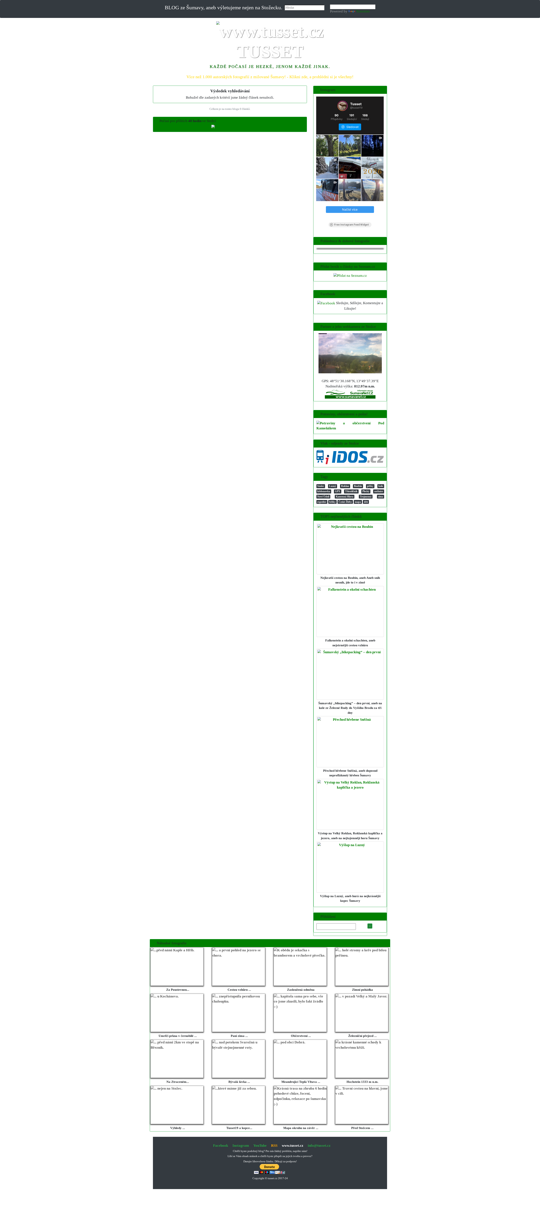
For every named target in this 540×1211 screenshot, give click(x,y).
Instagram (240, 1146)
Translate (363, 11)
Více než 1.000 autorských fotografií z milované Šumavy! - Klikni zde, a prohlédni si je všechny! (270, 76)
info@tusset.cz (319, 1146)
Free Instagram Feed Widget (351, 224)
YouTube (260, 1146)
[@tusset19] (342, 106)
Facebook (220, 1146)
